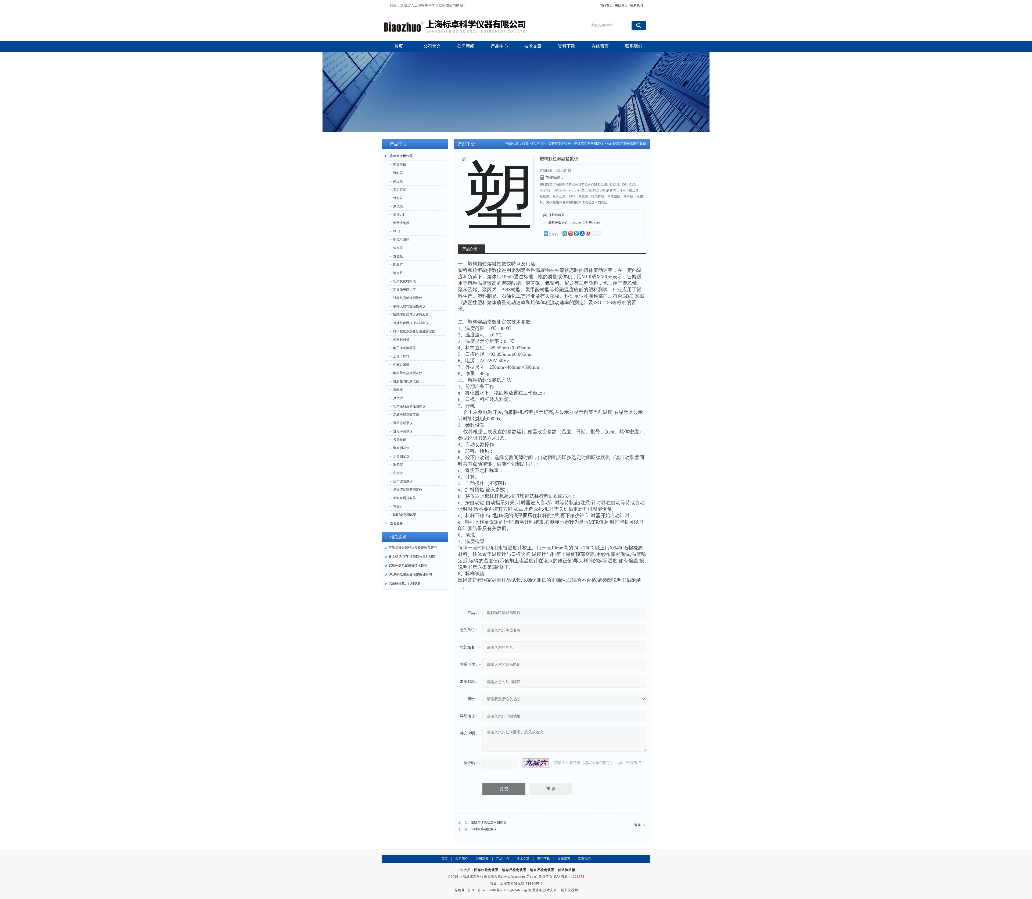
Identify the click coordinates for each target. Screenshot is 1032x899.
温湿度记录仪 (403, 423)
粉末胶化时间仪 (404, 281)
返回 (637, 825)
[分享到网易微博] (588, 233)
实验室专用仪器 (401, 156)
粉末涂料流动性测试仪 (409, 406)
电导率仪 (399, 164)
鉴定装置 (399, 189)
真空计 (398, 398)
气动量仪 (399, 440)
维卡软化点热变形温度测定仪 (414, 331)
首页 (525, 143)
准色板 (398, 256)
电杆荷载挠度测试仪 (407, 373)
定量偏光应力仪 (404, 290)
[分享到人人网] (582, 233)
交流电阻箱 (401, 239)
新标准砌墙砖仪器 (406, 415)
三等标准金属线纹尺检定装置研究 (413, 548)
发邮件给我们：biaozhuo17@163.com (574, 222)
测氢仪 (398, 465)
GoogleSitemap (515, 890)
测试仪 (398, 206)
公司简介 (461, 859)
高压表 (398, 181)
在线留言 (621, 5)
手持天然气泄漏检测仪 (409, 306)
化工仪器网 (569, 890)
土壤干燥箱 (401, 356)
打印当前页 (556, 215)
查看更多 (396, 523)
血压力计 (399, 214)
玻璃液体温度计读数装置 (411, 315)
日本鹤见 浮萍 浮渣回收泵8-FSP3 (412, 557)
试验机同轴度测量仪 (407, 298)
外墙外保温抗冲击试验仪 (411, 323)
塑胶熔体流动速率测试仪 (488, 822)
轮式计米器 (401, 365)
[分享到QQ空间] (564, 233)
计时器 (398, 173)
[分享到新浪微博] (570, 233)
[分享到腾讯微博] (576, 233)
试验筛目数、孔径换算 (405, 583)
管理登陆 (535, 890)
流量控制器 (401, 223)
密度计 (398, 473)
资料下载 (543, 859)
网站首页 (606, 5)
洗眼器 (398, 390)
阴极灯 (398, 264)
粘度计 (398, 506)
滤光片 (398, 273)
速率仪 (398, 248)
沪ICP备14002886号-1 (485, 890)
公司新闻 (482, 859)
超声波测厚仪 (403, 481)
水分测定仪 (401, 456)
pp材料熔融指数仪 (484, 829)
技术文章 (523, 859)
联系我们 (636, 5)
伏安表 (398, 198)
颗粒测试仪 (401, 448)
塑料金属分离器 (404, 498)
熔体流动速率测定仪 (407, 490)
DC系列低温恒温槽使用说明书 (410, 574)
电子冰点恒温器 (404, 348)
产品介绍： (471, 249)
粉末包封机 (401, 340)
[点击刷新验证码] (535, 762)
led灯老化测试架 (404, 515)
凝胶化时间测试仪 (406, 381)
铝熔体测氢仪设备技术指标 (408, 565)
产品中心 (538, 143)
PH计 (397, 231)
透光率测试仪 (403, 431)
